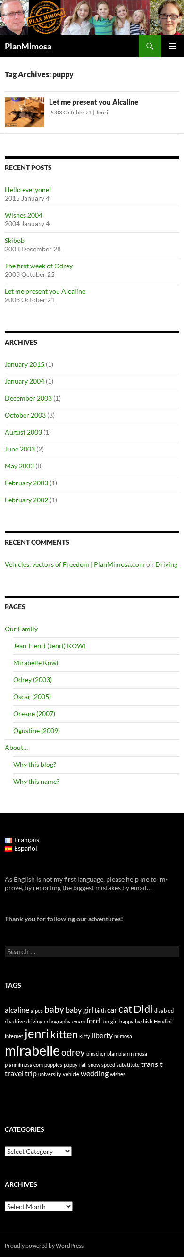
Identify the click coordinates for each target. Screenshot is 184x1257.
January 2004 (24, 381)
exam (78, 1021)
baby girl (79, 1009)
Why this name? (36, 781)
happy (126, 1021)
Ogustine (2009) (36, 730)
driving (34, 1021)
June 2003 (20, 449)
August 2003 (23, 432)
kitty (84, 1036)
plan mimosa (132, 1053)
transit (152, 1063)
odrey (73, 1052)
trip (31, 1073)
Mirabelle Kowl (36, 663)
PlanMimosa (28, 46)
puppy (71, 1065)
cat (125, 1008)
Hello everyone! (28, 189)
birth (100, 1010)
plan (112, 1053)
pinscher (96, 1053)
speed (108, 1065)
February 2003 (26, 483)
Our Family (21, 629)
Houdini (163, 1021)
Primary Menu (172, 46)
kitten (64, 1034)
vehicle (71, 1074)
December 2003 (28, 398)
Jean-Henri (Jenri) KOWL (50, 646)
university (49, 1074)
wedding (95, 1073)
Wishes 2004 (23, 215)
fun (105, 1021)
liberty (102, 1035)
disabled (164, 1010)
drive (19, 1021)
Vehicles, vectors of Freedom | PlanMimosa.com (75, 564)
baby (54, 1009)
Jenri (102, 112)
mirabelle (32, 1050)
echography (57, 1021)
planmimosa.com (24, 1065)
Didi (143, 1008)
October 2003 (25, 415)
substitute (128, 1065)
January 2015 (24, 364)
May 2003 (19, 466)
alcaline (17, 1009)
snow (94, 1065)
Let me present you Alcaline (93, 101)
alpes (37, 1010)
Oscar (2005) (32, 697)
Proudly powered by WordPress (44, 1245)
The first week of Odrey (39, 266)
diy (8, 1021)
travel (14, 1073)
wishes (117, 1074)
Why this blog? (34, 764)
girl (114, 1021)
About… (16, 747)
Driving (166, 564)
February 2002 (26, 500)
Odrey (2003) (32, 680)
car (112, 1009)
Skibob (15, 240)
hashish (143, 1021)
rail (83, 1065)
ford (93, 1020)
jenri (37, 1033)
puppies (53, 1065)
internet (14, 1036)
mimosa (123, 1036)
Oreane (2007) (34, 713)
